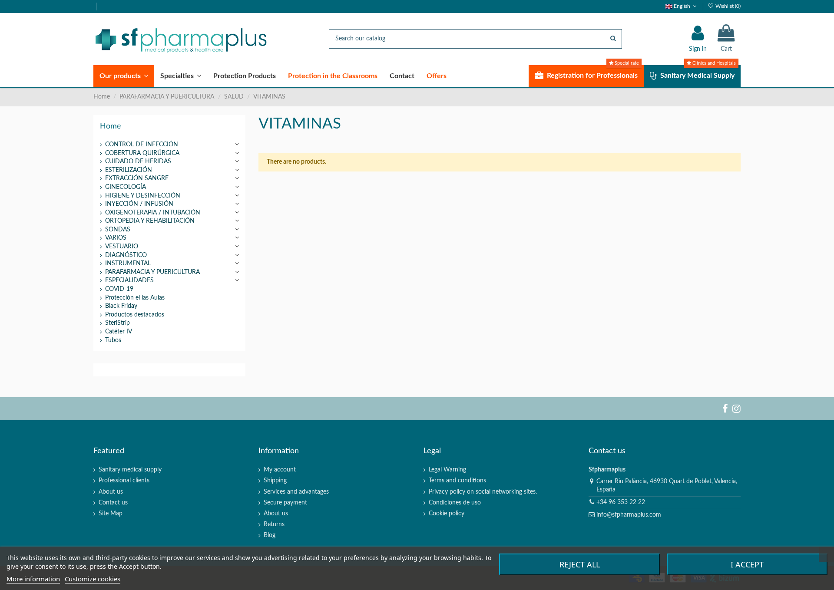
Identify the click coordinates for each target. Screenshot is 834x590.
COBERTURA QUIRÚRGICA (142, 153)
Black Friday (121, 306)
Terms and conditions (457, 481)
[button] (123, 76)
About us (111, 492)
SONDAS (117, 230)
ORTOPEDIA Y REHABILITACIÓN (150, 221)
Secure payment (285, 503)
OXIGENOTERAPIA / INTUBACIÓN (152, 213)
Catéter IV (118, 332)
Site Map (110, 514)
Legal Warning (447, 470)
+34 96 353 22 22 (620, 502)
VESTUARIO (121, 247)
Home (110, 126)
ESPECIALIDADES (129, 280)
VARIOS (115, 238)
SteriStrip (117, 323)
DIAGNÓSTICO (126, 255)
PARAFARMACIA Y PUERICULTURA (152, 272)
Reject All (579, 564)
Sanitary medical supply (130, 470)
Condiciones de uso (455, 503)
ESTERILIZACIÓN (128, 170)
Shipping (275, 481)
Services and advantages (296, 492)
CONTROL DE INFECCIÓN (141, 145)
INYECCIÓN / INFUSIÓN (139, 204)
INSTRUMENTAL (128, 263)
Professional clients (124, 481)
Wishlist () (727, 6)
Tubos (113, 340)
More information (33, 578)
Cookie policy (446, 514)
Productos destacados (134, 315)
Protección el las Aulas (135, 298)
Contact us (113, 503)
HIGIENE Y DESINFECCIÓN (142, 196)
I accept (747, 564)
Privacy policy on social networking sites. (483, 492)
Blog (269, 535)
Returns (274, 524)
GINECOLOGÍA (125, 187)
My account (280, 470)
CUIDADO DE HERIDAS (138, 161)
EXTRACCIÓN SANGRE (137, 178)
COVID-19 (119, 289)
